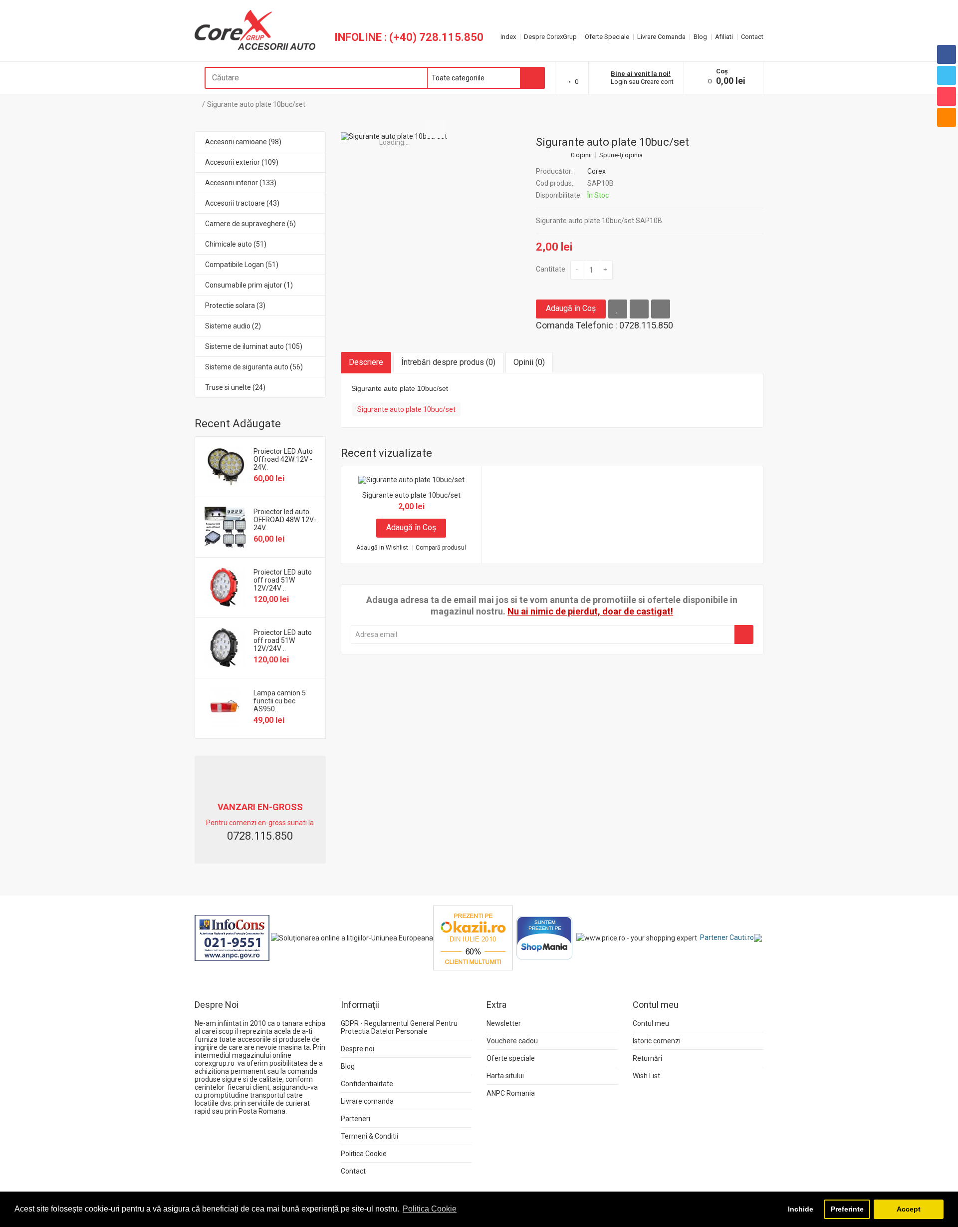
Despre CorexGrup (550, 36)
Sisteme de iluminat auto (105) (253, 346)
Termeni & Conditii (369, 1136)
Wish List (646, 1076)
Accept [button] (909, 1209)
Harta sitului (505, 1076)
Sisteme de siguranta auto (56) (254, 367)
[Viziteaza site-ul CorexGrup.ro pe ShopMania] (544, 937)
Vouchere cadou (512, 1041)
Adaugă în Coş (571, 308)
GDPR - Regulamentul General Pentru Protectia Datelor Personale (399, 1027)
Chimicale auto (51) (235, 244)
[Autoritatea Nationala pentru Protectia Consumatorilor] (232, 937)
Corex (596, 171)
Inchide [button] (800, 1209)
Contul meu (651, 1023)
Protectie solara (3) (235, 305)
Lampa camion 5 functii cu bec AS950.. (279, 701)
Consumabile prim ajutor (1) (249, 285)
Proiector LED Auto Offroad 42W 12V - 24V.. (283, 459)
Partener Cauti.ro (727, 937)
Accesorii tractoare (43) (242, 203)
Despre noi (357, 1049)
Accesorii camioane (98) (243, 142)
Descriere (366, 362)
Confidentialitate (367, 1084)
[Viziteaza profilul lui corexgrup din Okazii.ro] (473, 937)
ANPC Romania (510, 1093)
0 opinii (581, 155)
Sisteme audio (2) (233, 326)
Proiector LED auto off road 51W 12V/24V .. (282, 580)
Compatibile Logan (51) (241, 265)
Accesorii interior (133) (240, 183)
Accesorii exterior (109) (241, 162)
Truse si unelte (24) (235, 387)
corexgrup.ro (215, 1063)
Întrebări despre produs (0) (448, 362)
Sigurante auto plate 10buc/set (256, 104)
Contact (752, 36)
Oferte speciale (510, 1058)
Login (619, 81)
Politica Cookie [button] (430, 1209)
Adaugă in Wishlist (382, 548)
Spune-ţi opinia (621, 155)
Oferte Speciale (607, 36)
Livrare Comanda (661, 36)
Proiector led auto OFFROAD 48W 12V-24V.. (284, 520)
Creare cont (657, 81)
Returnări (647, 1058)
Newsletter (503, 1023)
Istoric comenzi (657, 1041)
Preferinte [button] (847, 1209)
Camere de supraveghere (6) (250, 224)
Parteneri (355, 1119)
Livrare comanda (367, 1101)
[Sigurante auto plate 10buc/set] (394, 136)
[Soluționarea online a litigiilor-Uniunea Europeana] (352, 937)
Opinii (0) (529, 362)
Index (508, 36)
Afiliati (724, 36)
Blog (700, 36)
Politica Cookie (364, 1154)
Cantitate (550, 269)
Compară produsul (441, 548)
